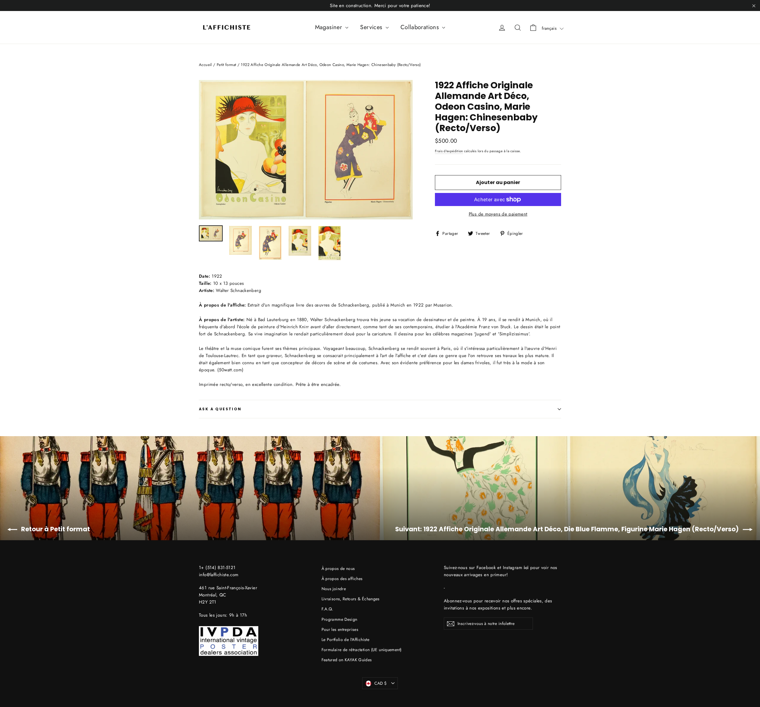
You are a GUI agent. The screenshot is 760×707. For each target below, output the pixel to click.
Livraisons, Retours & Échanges (351, 599)
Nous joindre (334, 589)
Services (372, 27)
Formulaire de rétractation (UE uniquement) (362, 650)
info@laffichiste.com (219, 574)
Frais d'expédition (449, 151)
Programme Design (339, 619)
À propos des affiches (342, 579)
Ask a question (220, 408)
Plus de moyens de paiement (498, 214)
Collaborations (420, 27)
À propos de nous (338, 568)
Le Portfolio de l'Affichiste (346, 639)
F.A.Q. (327, 609)
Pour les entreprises (340, 629)
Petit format (226, 64)
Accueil (205, 64)
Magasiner (329, 27)
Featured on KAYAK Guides (347, 660)
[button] (553, 28)
